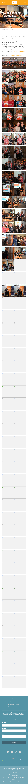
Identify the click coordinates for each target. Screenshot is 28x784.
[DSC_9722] (20, 530)
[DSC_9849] (20, 139)
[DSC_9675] (20, 631)
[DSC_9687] (20, 606)
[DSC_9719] (8, 543)
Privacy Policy (5, 777)
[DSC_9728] (8, 505)
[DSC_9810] (8, 303)
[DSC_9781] (8, 354)
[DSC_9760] (8, 417)
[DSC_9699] (8, 593)
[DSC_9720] (20, 480)
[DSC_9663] (8, 669)
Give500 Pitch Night (21, 36)
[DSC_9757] (20, 429)
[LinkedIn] (20, 752)
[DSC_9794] (20, 328)
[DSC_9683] (8, 619)
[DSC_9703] (20, 417)
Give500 (14, 36)
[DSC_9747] (20, 467)
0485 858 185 (19, 704)
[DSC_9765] (8, 391)
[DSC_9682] (20, 619)
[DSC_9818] (20, 253)
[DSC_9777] (8, 366)
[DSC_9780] (20, 354)
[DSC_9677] (20, 88)
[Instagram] (16, 752)
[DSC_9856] (8, 581)
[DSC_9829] (20, 215)
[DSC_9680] (8, 631)
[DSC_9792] (8, 341)
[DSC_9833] (20, 202)
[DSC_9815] (8, 278)
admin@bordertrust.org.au (15, 707)
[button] (20, 2)
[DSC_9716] (20, 543)
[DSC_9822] (20, 240)
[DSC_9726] (8, 518)
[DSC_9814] (20, 278)
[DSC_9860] (8, 126)
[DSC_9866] (8, 63)
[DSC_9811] (20, 290)
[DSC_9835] (8, 202)
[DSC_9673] (8, 644)
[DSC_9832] (8, 215)
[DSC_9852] (8, 139)
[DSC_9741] (8, 480)
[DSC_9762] (8, 404)
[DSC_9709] (20, 568)
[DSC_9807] (20, 303)
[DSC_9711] (8, 556)
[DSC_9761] (20, 404)
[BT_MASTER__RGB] (4, 2)
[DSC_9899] (20, 682)
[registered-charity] (15, 761)
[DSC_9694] (8, 606)
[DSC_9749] (8, 467)
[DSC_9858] (20, 126)
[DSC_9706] (20, 581)
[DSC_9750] (20, 455)
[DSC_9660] (20, 669)
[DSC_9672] (20, 644)
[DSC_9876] (8, 76)
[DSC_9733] (20, 492)
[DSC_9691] (8, 101)
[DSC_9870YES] (20, 63)
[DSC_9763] (20, 391)
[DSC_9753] (8, 455)
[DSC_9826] (8, 240)
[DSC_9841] (8, 177)
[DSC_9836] (20, 189)
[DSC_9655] (8, 682)
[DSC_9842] (20, 164)
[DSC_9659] (20, 114)
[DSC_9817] (8, 265)
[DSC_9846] (20, 152)
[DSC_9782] (20, 341)
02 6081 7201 (11, 704)
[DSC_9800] (20, 316)
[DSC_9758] (8, 429)
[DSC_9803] (8, 316)
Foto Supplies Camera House (16, 55)
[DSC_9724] (8, 530)
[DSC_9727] (20, 505)
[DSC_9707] (8, 568)
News (12, 38)
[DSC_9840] (20, 177)
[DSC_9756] (8, 442)
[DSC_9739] (8, 492)
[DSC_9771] (8, 379)
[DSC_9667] (20, 657)
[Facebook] (8, 752)
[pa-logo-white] (23, 761)
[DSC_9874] (8, 88)
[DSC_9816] (20, 265)
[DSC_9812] (8, 290)
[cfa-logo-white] (7, 761)
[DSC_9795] (8, 328)
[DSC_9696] (20, 593)
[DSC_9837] (8, 189)
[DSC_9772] (20, 366)
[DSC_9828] (20, 227)
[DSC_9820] (8, 253)
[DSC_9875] (20, 76)
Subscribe (14, 742)
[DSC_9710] (20, 556)
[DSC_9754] (20, 442)
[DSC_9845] (8, 164)
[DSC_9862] (8, 114)
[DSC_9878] (8, 227)
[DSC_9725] (20, 518)
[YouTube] (12, 752)
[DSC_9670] (8, 657)
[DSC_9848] (8, 152)
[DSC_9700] (20, 101)
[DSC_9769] (20, 379)
